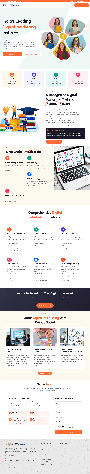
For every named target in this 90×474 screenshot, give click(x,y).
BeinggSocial (42, 471)
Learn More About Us (53, 141)
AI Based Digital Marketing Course (48, 456)
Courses (43, 5)
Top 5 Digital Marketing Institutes (48, 461)
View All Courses (44, 373)
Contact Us (56, 5)
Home (31, 5)
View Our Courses (10, 54)
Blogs (49, 5)
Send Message (68, 432)
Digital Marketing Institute (46, 459)
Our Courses (44, 449)
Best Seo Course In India (46, 464)
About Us (43, 447)
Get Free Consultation (31, 54)
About (37, 5)
